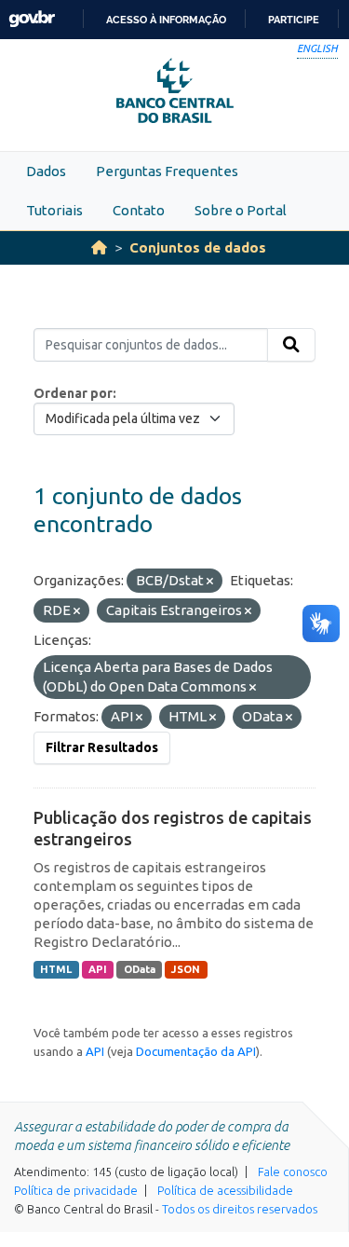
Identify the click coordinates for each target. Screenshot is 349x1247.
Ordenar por (73, 393)
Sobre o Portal (241, 210)
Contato (139, 210)
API (97, 969)
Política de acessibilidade (225, 1190)
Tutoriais (54, 210)
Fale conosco (293, 1171)
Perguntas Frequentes (167, 171)
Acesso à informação (166, 19)
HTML (56, 969)
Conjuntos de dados (197, 247)
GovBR (31, 19)
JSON (185, 969)
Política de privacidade (76, 1190)
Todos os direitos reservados (239, 1208)
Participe (293, 19)
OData (139, 969)
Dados (46, 171)
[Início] (99, 247)
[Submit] (291, 345)
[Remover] (210, 581)
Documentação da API (196, 1051)
